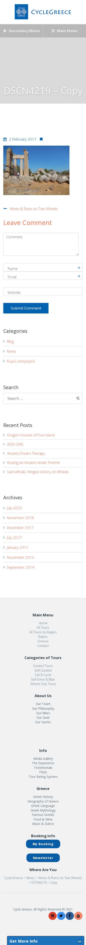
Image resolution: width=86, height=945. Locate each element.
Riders (43, 637)
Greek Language (43, 806)
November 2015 (20, 557)
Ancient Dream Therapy (26, 453)
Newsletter (43, 858)
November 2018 (20, 517)
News (11, 351)
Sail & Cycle (43, 675)
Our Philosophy (43, 708)
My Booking (43, 844)
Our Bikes (43, 713)
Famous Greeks (43, 815)
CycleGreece (13, 878)
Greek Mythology (43, 810)
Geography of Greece (43, 801)
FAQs (43, 772)
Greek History (43, 797)
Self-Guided (43, 670)
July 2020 (14, 507)
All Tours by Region (43, 632)
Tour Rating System (43, 777)
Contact (43, 646)
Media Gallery (43, 758)
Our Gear (43, 717)
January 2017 (17, 547)
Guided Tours (43, 666)
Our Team (43, 704)
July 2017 (14, 537)
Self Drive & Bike (43, 679)
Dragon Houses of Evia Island (31, 435)
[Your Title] (52, 916)
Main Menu (67, 30)
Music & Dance (43, 824)
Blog (10, 341)
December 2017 (20, 527)
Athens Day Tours (43, 684)
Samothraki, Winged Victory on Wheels (38, 471)
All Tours (43, 627)
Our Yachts (43, 722)
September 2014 (20, 567)
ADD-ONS (15, 444)
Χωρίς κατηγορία (21, 361)
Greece (43, 641)
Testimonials (43, 768)
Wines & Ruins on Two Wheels (34, 208)
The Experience (43, 763)
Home (43, 623)
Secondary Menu (24, 30)
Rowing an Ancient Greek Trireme (33, 462)
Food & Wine (43, 819)
